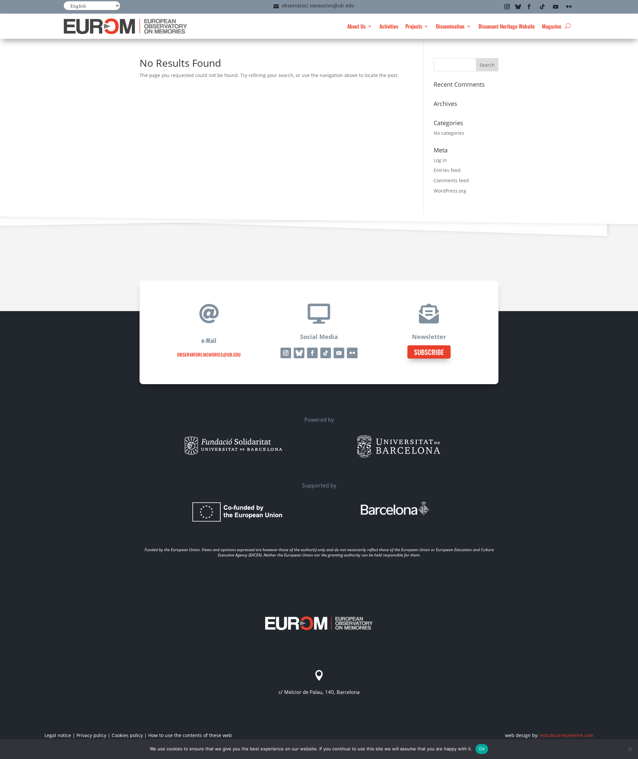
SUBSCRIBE (429, 352)
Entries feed (447, 170)
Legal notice (58, 735)
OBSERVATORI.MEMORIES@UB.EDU (209, 354)
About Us (356, 26)
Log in (440, 160)
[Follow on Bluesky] (518, 7)
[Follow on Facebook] (529, 6)
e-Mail (208, 340)
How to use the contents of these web (190, 735)
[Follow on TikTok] (542, 6)
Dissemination (450, 26)
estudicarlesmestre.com (566, 735)
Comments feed (451, 180)
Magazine (551, 26)
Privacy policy (91, 735)
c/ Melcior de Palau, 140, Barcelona (319, 692)
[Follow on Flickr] (569, 6)
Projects (413, 26)
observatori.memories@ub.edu (318, 6)
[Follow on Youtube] (555, 6)
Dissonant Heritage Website (506, 26)
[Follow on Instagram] (507, 6)
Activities (388, 26)
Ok (482, 748)
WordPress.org (450, 191)
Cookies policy (127, 735)
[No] (629, 749)
